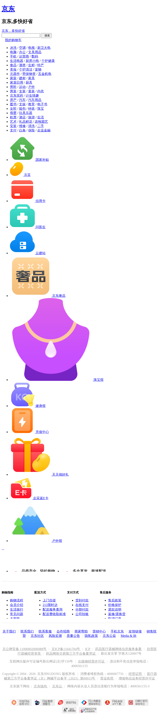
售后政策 (114, 600)
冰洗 (13, 47)
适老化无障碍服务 (69, 710)
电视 (31, 47)
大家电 (15, 618)
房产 (13, 100)
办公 (22, 52)
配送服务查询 (53, 609)
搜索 (46, 35)
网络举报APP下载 (114, 702)
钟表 (31, 108)
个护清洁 (25, 69)
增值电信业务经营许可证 (137, 678)
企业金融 (44, 130)
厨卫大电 (44, 47)
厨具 (29, 82)
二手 (40, 126)
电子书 (42, 104)
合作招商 (63, 631)
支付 (13, 130)
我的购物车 (13, 40)
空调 (22, 47)
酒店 (22, 117)
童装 (31, 91)
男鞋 (13, 87)
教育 (31, 104)
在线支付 (82, 605)
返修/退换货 (116, 614)
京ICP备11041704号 (66, 649)
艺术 (13, 121)
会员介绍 (16, 605)
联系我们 (27, 631)
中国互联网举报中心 (91, 702)
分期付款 (82, 609)
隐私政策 (91, 635)
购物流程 (16, 600)
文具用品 (34, 52)
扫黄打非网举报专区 (138, 702)
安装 (13, 126)
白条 (22, 130)
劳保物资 (29, 74)
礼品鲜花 (25, 121)
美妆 (13, 69)
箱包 (22, 108)
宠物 (38, 69)
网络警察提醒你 (44, 702)
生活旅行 (16, 609)
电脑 (13, 52)
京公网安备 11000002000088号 (24, 649)
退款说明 (114, 609)
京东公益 (109, 635)
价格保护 (114, 605)
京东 (8, 8)
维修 (22, 126)
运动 (22, 87)
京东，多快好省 (13, 30)
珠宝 (40, 108)
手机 (13, 56)
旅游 (31, 117)
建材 (22, 78)
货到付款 (82, 600)
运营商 (24, 56)
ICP (88, 649)
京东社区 (37, 635)
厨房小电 (32, 61)
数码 (34, 56)
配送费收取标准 (54, 614)
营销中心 (99, 631)
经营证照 (136, 674)
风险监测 (55, 635)
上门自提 (49, 600)
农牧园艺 (41, 121)
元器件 (15, 74)
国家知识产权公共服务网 (88, 710)
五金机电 (44, 74)
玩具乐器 (25, 113)
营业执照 (107, 678)
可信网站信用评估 (21, 702)
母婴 (13, 113)
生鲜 (31, 65)
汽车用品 (34, 100)
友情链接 (135, 631)
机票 (13, 117)
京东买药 (16, 95)
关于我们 (9, 631)
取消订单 (114, 618)
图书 (13, 104)
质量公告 (73, 635)
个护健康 (48, 61)
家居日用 (16, 82)
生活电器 (16, 61)
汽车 (22, 100)
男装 (13, 91)
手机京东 (117, 631)
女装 (22, 91)
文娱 (22, 104)
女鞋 (13, 108)
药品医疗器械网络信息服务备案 (118, 649)
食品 (13, 65)
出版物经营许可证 (91, 661)
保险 (31, 130)
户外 (31, 87)
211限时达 (50, 605)
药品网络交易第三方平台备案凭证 (71, 653)
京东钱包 (41, 686)
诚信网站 (67, 702)
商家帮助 (81, 631)
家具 (31, 78)
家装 (13, 78)
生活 (40, 117)
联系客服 (45, 631)
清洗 (31, 126)
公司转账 (82, 614)
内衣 (40, 91)
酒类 (22, 65)
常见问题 (16, 614)
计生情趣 (32, 95)
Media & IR (128, 635)
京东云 (57, 686)
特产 (40, 65)
